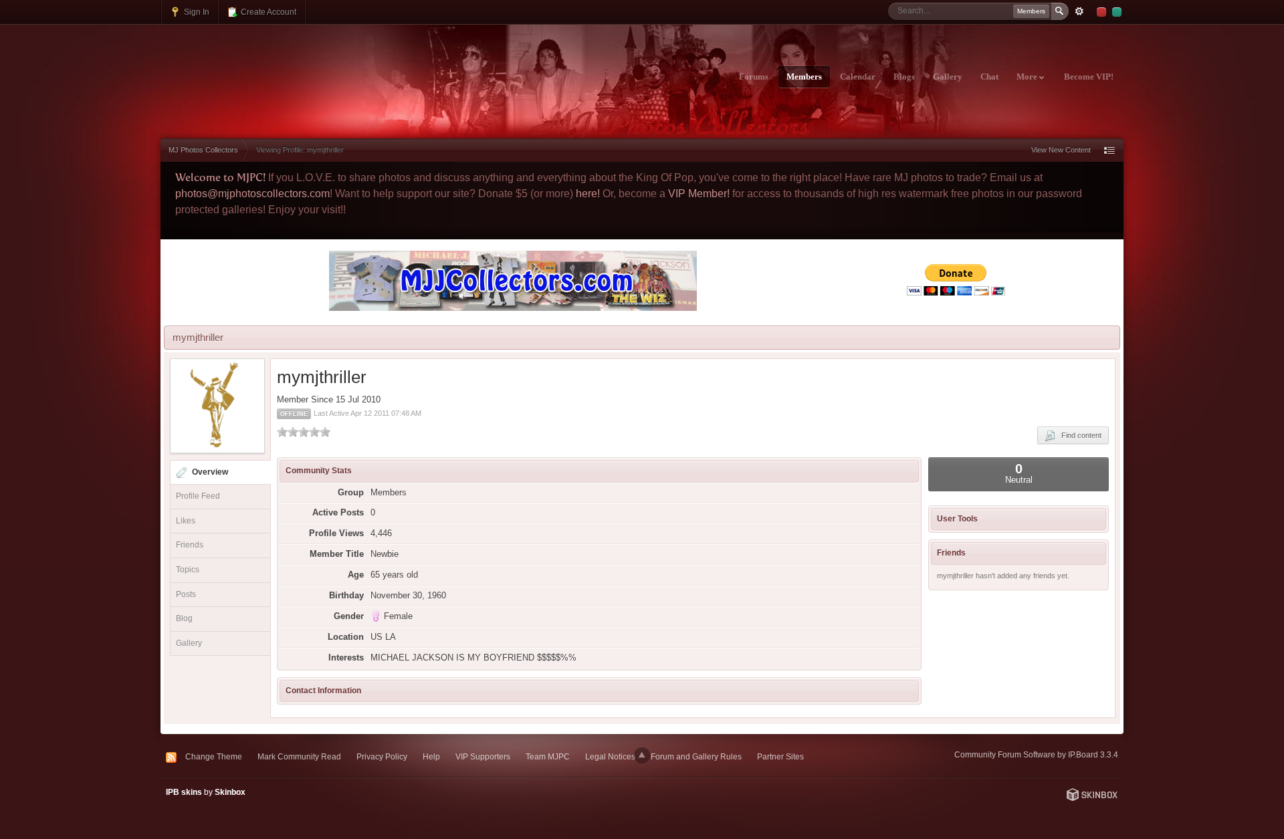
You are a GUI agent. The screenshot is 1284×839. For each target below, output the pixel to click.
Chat (989, 77)
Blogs (904, 77)
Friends (189, 545)
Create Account (267, 11)
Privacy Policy (381, 756)
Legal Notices (610, 756)
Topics (187, 569)
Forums (753, 77)
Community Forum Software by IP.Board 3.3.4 (1036, 754)
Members (804, 77)
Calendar (857, 77)
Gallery (947, 77)
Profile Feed (198, 496)
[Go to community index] (278, 69)
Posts (186, 594)
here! (588, 193)
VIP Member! (699, 193)
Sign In (195, 11)
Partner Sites (780, 756)
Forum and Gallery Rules (696, 756)
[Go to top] (642, 755)
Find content (1078, 435)
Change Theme (213, 756)
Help (431, 756)
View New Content (1061, 150)
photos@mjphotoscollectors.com (252, 193)
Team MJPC (548, 756)
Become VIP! (1088, 77)
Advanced (1079, 11)
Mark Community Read (299, 756)
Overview (210, 472)
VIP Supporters (482, 756)
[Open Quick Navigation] (1109, 150)
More (1027, 77)
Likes (185, 520)
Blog (184, 618)
